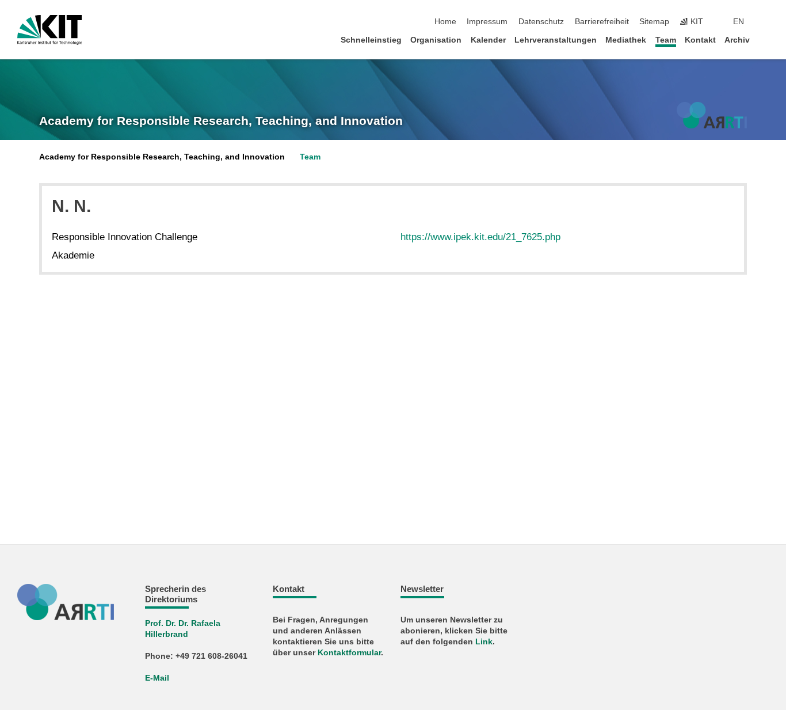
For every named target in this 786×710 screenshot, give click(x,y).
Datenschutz (541, 21)
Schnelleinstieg (371, 40)
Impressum (487, 21)
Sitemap (654, 21)
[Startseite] (765, 39)
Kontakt (700, 40)
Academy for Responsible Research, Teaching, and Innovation (221, 121)
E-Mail (157, 678)
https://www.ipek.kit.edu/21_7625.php (480, 236)
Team (665, 40)
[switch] (765, 21)
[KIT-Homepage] (49, 30)
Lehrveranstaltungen (555, 40)
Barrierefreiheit (602, 21)
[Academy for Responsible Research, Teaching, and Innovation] (712, 115)
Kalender (488, 40)
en (738, 21)
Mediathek (625, 40)
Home (445, 21)
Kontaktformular (349, 652)
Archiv (737, 40)
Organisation (435, 40)
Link (484, 641)
